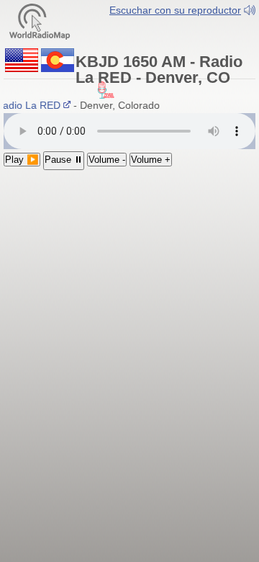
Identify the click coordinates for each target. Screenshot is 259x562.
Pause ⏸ (64, 159)
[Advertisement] (129, 264)
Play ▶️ (22, 159)
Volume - (106, 159)
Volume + (151, 159)
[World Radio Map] (40, 20)
